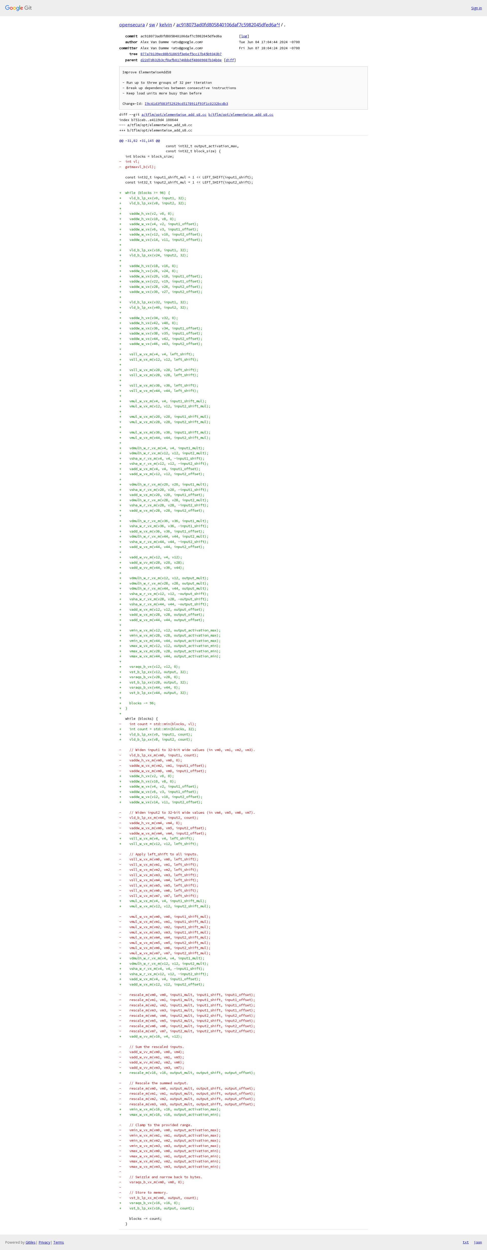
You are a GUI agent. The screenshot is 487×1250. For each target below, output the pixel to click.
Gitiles (31, 1242)
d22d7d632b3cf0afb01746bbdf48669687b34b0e (181, 60)
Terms (58, 1242)
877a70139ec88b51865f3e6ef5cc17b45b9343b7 (181, 54)
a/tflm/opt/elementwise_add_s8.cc (174, 114)
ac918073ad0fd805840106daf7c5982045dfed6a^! (228, 25)
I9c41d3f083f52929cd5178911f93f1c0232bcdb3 (186, 104)
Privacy (44, 1242)
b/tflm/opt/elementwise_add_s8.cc (240, 114)
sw (152, 25)
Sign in (476, 8)
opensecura (132, 25)
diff (230, 60)
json (478, 1242)
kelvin (165, 25)
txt (466, 1242)
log (244, 36)
